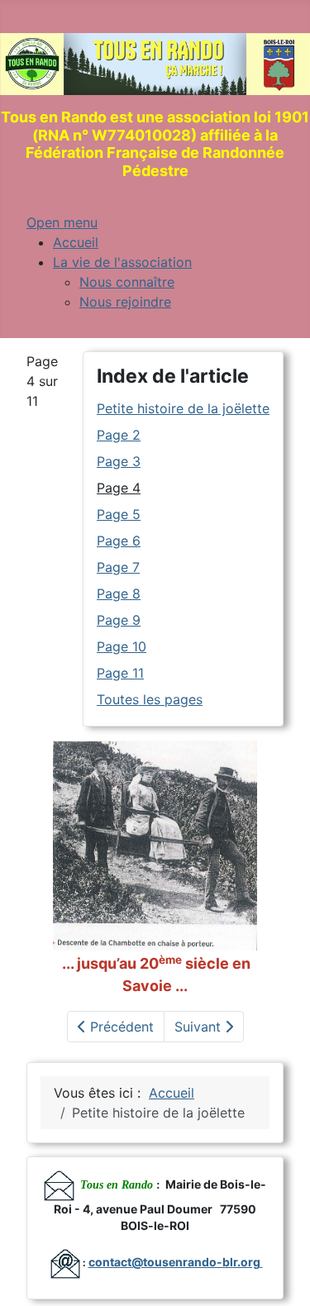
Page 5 (119, 514)
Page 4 (119, 487)
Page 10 (121, 646)
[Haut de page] (281, 1275)
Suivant (199, 1026)
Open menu (62, 222)
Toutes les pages (150, 699)
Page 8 (119, 593)
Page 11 (120, 673)
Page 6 (119, 540)
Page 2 (119, 435)
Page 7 (118, 567)
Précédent (120, 1026)
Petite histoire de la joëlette (183, 408)
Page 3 (119, 461)
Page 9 (119, 620)
